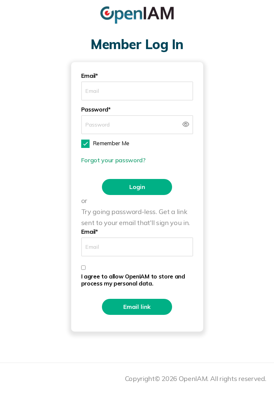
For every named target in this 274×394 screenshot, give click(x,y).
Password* (96, 109)
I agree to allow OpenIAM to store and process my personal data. (133, 280)
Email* (89, 75)
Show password (185, 124)
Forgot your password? (113, 160)
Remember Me (111, 143)
